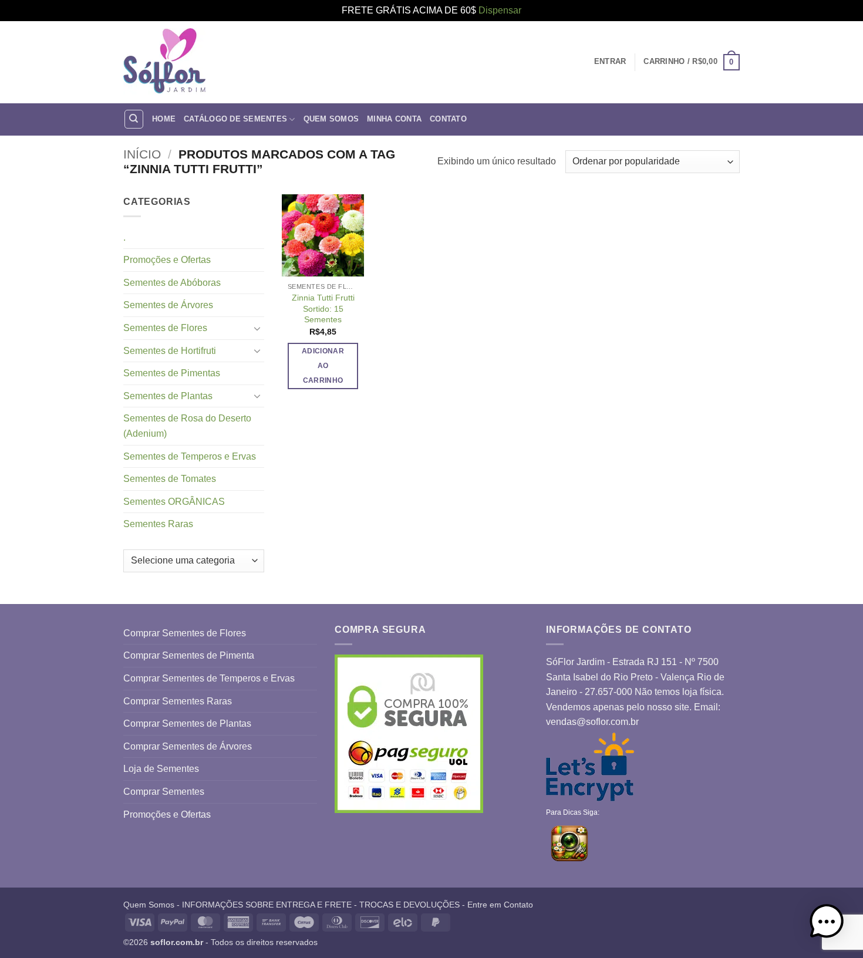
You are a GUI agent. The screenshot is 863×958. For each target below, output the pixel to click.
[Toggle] (257, 328)
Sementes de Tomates (169, 479)
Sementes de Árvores (168, 305)
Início (142, 154)
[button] (691, 62)
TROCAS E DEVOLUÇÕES (409, 904)
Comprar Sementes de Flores (184, 633)
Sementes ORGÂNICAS (174, 502)
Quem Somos (331, 118)
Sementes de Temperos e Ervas (189, 456)
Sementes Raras (158, 524)
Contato (448, 118)
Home (164, 118)
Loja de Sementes (161, 769)
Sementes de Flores (165, 328)
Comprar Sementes (163, 792)
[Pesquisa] (133, 119)
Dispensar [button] (499, 10)
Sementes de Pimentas (171, 373)
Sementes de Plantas (168, 396)
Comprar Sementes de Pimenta (188, 655)
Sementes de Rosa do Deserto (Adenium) (187, 425)
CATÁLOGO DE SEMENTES (235, 118)
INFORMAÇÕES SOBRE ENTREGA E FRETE (267, 904)
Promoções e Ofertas (167, 260)
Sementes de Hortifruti (169, 351)
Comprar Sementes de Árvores (187, 746)
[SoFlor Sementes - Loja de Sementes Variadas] (164, 62)
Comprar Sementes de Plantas (187, 723)
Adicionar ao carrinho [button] (323, 366)
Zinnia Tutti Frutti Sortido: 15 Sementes (323, 308)
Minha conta (394, 118)
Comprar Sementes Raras (177, 701)
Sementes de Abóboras (172, 283)
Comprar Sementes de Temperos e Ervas (209, 678)
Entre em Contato (500, 904)
